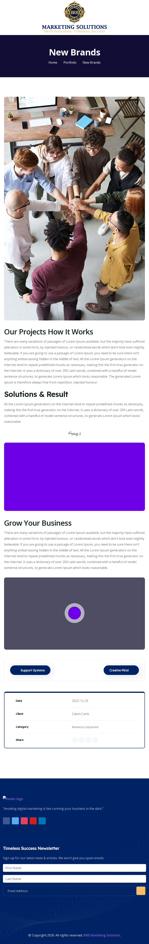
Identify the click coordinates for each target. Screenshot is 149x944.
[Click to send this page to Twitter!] (82, 740)
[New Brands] (74, 208)
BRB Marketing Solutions (101, 935)
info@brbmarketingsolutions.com (36, 903)
